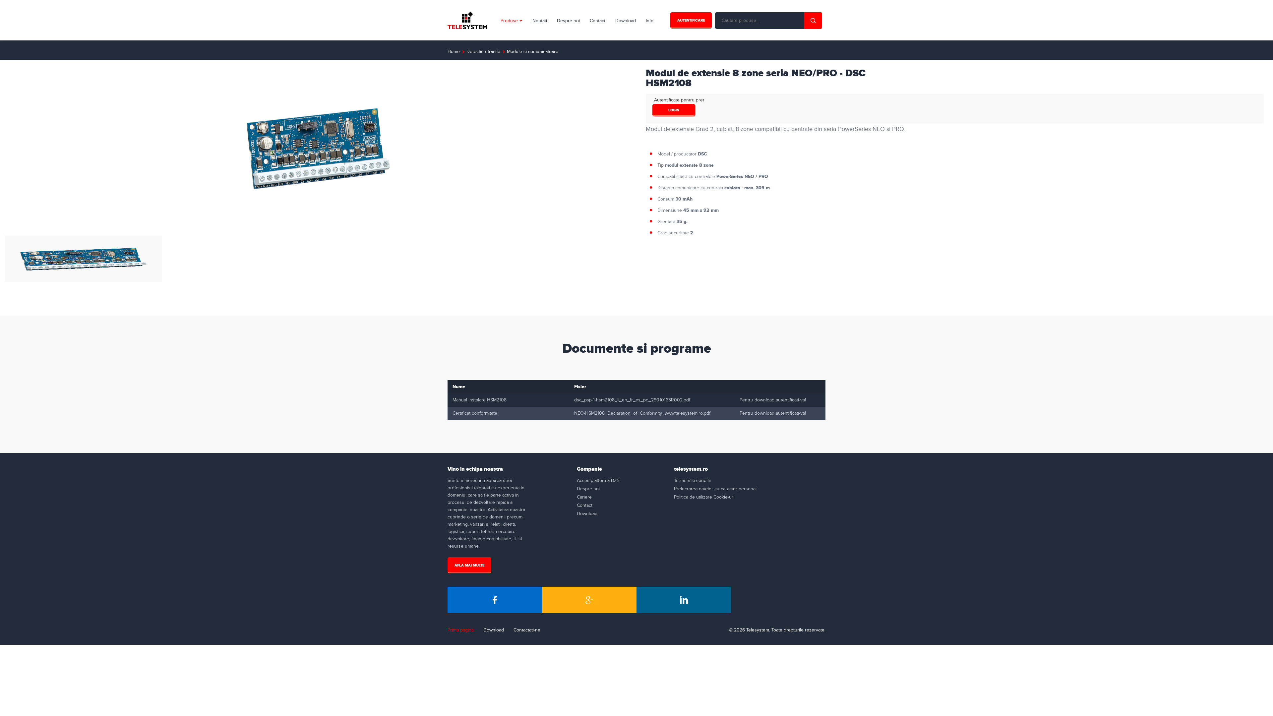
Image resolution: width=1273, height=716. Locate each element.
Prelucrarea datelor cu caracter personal (715, 489)
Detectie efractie (483, 51)
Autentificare (691, 20)
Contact (597, 21)
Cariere (584, 497)
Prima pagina (461, 630)
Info (649, 21)
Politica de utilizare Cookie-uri (704, 497)
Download (625, 21)
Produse (509, 21)
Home (454, 51)
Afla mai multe (469, 565)
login (673, 110)
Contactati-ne (527, 630)
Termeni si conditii (692, 480)
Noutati (539, 21)
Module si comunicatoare (532, 51)
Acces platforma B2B (598, 480)
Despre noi (568, 21)
